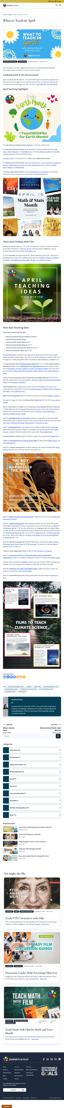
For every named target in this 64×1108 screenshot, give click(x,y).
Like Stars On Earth (25, 165)
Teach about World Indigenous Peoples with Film (35, 827)
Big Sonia (35, 380)
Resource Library (19, 1069)
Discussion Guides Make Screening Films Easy (34, 856)
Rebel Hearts (29, 423)
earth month (37, 686)
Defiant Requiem (12, 152)
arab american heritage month (16, 686)
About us (5, 1069)
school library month (10, 691)
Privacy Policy (26, 1097)
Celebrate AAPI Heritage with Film (30, 849)
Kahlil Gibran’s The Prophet (39, 172)
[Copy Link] (24, 676)
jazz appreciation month (11, 689)
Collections (9, 911)
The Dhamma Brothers (18, 382)
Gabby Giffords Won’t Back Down (50, 380)
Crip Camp (6, 423)
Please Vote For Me (38, 165)
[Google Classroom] (17, 676)
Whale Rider (20, 167)
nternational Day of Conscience (19, 418)
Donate (52, 1)
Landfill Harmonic (19, 391)
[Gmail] (20, 676)
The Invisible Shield (9, 355)
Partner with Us (19, 1076)
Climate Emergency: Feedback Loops (41, 389)
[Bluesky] (11, 676)
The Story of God (25, 249)
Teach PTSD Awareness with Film (30, 834)
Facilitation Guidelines (45, 152)
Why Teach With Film (31, 1069)
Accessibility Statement (8, 1097)
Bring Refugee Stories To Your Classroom (32, 842)
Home (5, 14)
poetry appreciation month (46, 689)
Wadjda (29, 145)
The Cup (47, 165)
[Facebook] (4, 676)
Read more (45, 924)
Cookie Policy (18, 1097)
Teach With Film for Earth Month (46, 84)
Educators (17, 1072)
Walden (10, 167)
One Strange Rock (9, 443)
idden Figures (53, 441)
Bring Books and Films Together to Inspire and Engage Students (28, 369)
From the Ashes (53, 427)
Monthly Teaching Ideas (10, 61)
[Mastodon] (14, 676)
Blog (9, 14)
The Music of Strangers (44, 551)
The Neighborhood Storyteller (20, 260)
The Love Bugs (31, 544)
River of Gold (19, 544)
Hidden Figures (13, 165)
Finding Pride (54, 436)
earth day (28, 686)
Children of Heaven (45, 258)
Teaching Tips (22, 61)
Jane (39, 409)
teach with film (22, 691)
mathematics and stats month (28, 689)
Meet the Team (7, 1072)
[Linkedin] (7, 676)
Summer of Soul (8, 158)
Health (16, 911)
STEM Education (10, 1023)
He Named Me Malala (17, 423)
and (31, 366)
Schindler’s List (27, 152)
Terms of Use (33, 1097)
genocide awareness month (51, 686)
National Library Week (27, 364)
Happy (5, 382)
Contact (58, 1)
